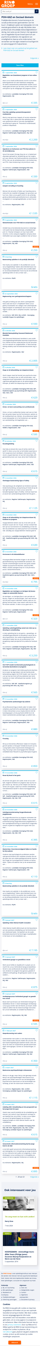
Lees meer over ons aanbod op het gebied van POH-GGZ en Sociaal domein (20, 49)
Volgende (33, 58)
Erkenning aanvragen (10, 1299)
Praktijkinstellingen (9, 1297)
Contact (23, 1292)
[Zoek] (37, 11)
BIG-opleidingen (8, 1290)
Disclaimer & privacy (27, 1299)
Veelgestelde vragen (27, 1290)
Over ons (24, 1288)
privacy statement (14, 1325)
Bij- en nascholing (8, 1288)
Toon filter (20, 65)
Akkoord (14, 1342)
